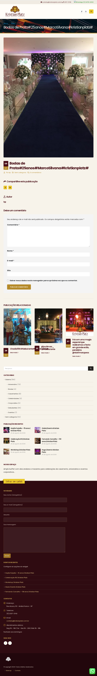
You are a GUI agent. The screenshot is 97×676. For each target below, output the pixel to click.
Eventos (11, 412)
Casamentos (13, 394)
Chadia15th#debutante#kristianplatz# (29, 348)
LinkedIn (10, 187)
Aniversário (12, 384)
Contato (17, 671)
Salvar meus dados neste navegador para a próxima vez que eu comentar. (44, 280)
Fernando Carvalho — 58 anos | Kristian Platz (51, 440)
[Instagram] (85, 11)
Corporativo (13, 403)
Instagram (10, 643)
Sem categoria (20, 173)
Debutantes (12, 408)
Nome (10, 251)
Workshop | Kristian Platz (20, 450)
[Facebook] (81, 11)
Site (9, 270)
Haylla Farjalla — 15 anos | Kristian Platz (20, 429)
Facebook (5, 187)
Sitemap (8, 671)
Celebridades (13, 398)
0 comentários (35, 173)
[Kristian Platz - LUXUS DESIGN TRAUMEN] (15, 11)
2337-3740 (68, 2)
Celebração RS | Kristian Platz (16, 578)
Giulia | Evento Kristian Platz (15, 587)
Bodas (10, 389)
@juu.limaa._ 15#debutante (48, 348)
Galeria (8, 379)
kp (10, 173)
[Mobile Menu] (91, 11)
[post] (6, 430)
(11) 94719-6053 (88, 2)
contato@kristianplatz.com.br (52, 2)
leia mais (14, 353)
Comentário (13, 225)
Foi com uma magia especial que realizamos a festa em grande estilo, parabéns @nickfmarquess (81, 346)
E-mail (10, 260)
